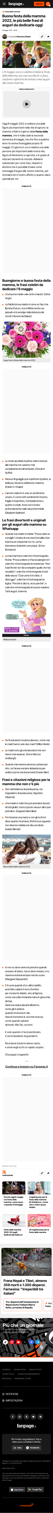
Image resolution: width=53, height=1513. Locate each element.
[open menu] (3, 4)
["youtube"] (18, 1342)
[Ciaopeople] (26, 1505)
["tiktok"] (5, 1342)
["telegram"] (37, 1342)
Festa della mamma (12, 12)
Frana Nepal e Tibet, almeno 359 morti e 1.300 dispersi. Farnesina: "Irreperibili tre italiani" (25, 1287)
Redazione (6, 1378)
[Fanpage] (26, 1426)
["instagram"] (11, 1342)
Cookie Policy (8, 1374)
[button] (48, 36)
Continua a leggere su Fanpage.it (26, 1066)
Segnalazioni (20, 1369)
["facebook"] (31, 1342)
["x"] (24, 1342)
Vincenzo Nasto (23, 36)
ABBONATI (39, 4)
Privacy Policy (35, 1369)
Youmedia (6, 1369)
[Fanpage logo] (16, 4)
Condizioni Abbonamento (29, 1374)
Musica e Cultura (9, 1166)
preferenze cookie (23, 1378)
